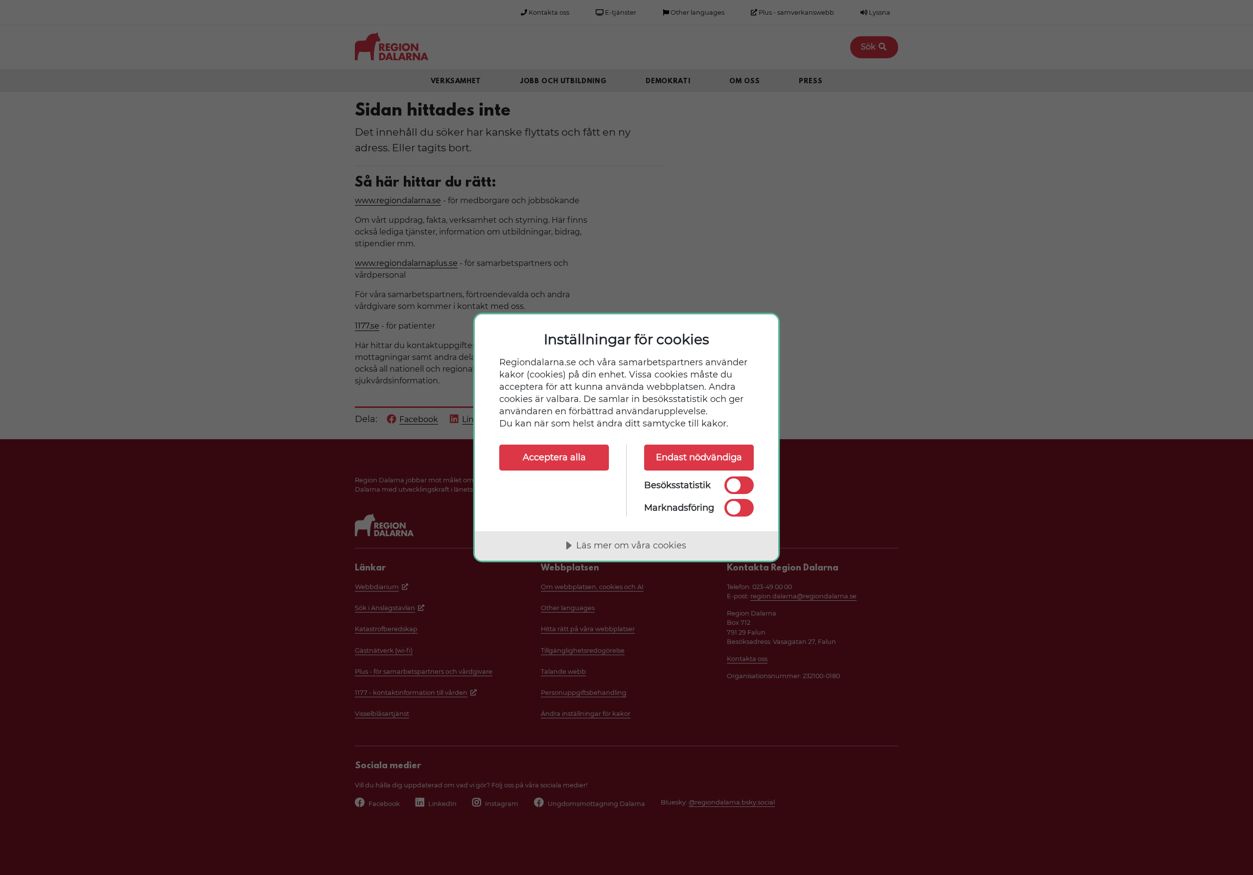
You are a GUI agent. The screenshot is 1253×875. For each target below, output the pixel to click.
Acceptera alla (554, 457)
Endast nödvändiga (699, 457)
